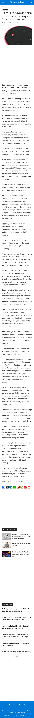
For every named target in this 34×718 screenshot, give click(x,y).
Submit (23, 710)
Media (28, 710)
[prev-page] (3, 561)
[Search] (31, 2)
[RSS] (19, 705)
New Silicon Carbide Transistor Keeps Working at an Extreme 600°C (21, 554)
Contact (11, 712)
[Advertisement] (17, 65)
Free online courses (20, 712)
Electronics (9, 7)
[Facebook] (9, 705)
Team (8, 710)
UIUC (5, 22)
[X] (24, 705)
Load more (16, 656)
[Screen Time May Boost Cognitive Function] (6, 545)
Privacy (18, 710)
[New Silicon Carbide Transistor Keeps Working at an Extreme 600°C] (6, 554)
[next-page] (6, 561)
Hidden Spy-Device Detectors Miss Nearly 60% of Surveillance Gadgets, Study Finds (21, 536)
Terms (13, 710)
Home (3, 7)
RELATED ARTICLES (9, 529)
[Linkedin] (14, 705)
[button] (3, 2)
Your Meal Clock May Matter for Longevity (16, 652)
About (3, 710)
